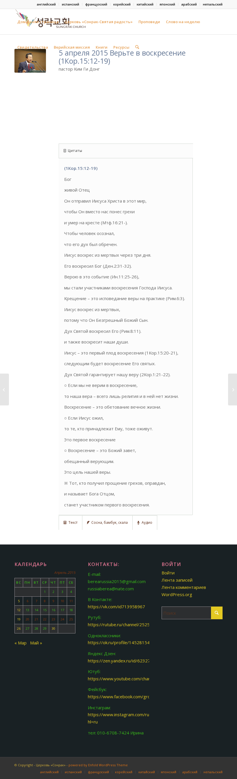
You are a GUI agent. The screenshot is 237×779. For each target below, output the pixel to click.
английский (46, 4)
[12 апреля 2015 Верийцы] (232, 389)
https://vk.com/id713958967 (116, 606)
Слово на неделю (183, 21)
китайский (145, 4)
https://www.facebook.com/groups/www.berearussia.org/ (146, 696)
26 (19, 628)
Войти (168, 573)
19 (19, 619)
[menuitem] (46, 4)
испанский (70, 4)
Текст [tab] (72, 522)
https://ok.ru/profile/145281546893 (124, 642)
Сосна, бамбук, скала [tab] (109, 522)
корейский (122, 4)
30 (53, 628)
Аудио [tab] (147, 522)
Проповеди (149, 21)
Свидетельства (32, 47)
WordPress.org (177, 594)
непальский (213, 4)
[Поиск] (137, 47)
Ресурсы (121, 47)
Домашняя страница (38, 21)
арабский (189, 4)
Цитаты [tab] (75, 150)
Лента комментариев (184, 587)
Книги (102, 47)
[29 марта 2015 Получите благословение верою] (4, 389)
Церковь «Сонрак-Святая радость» (98, 21)
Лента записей (177, 580)
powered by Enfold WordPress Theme (98, 765)
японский (167, 4)
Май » (36, 643)
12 (19, 610)
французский (96, 4)
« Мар (20, 643)
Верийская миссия (72, 47)
